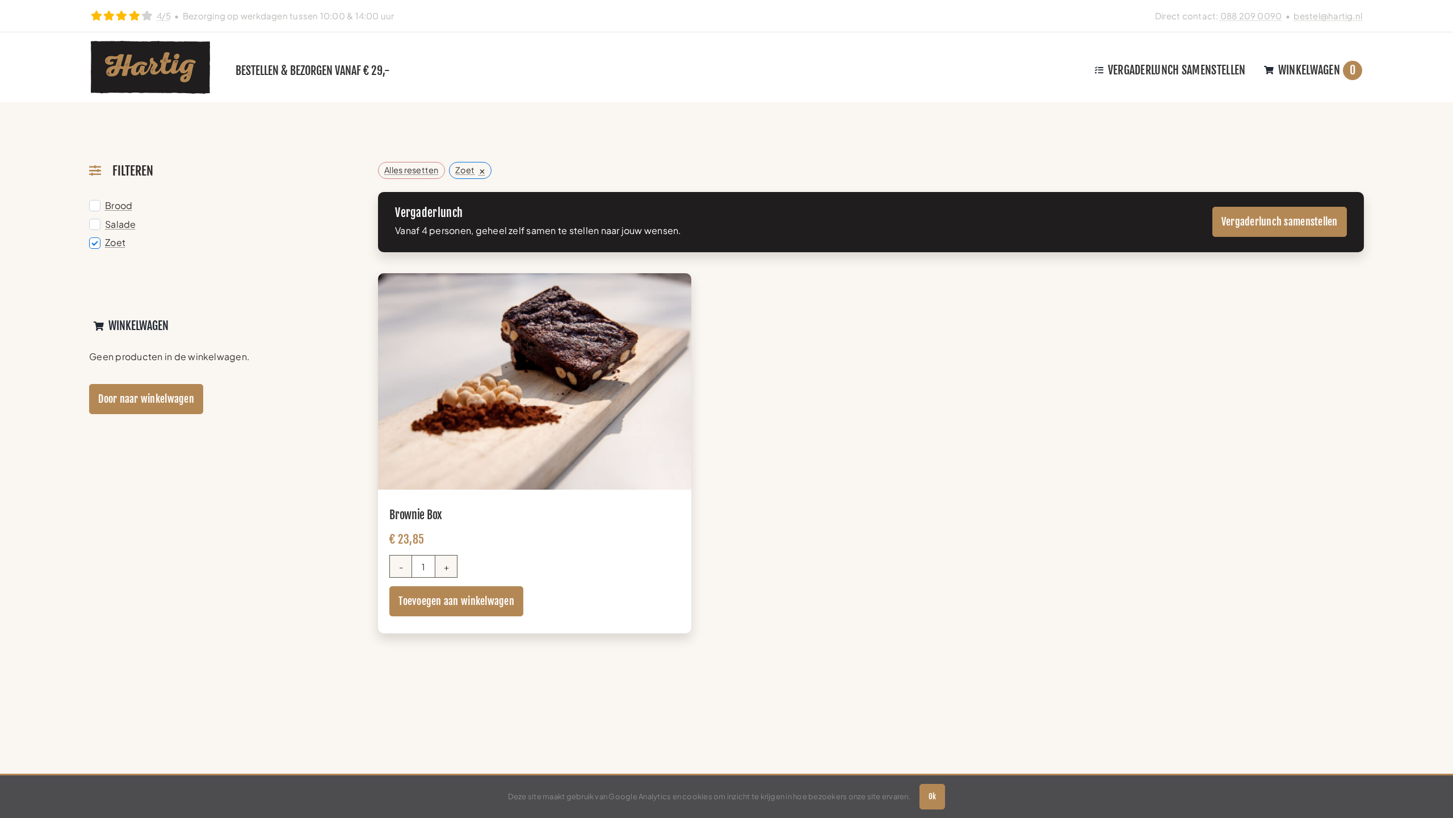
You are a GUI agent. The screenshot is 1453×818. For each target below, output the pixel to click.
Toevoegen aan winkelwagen (456, 601)
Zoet (115, 242)
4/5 (164, 15)
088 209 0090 (1251, 15)
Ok (932, 796)
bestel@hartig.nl (1328, 15)
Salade (120, 224)
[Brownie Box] (534, 281)
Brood (118, 205)
